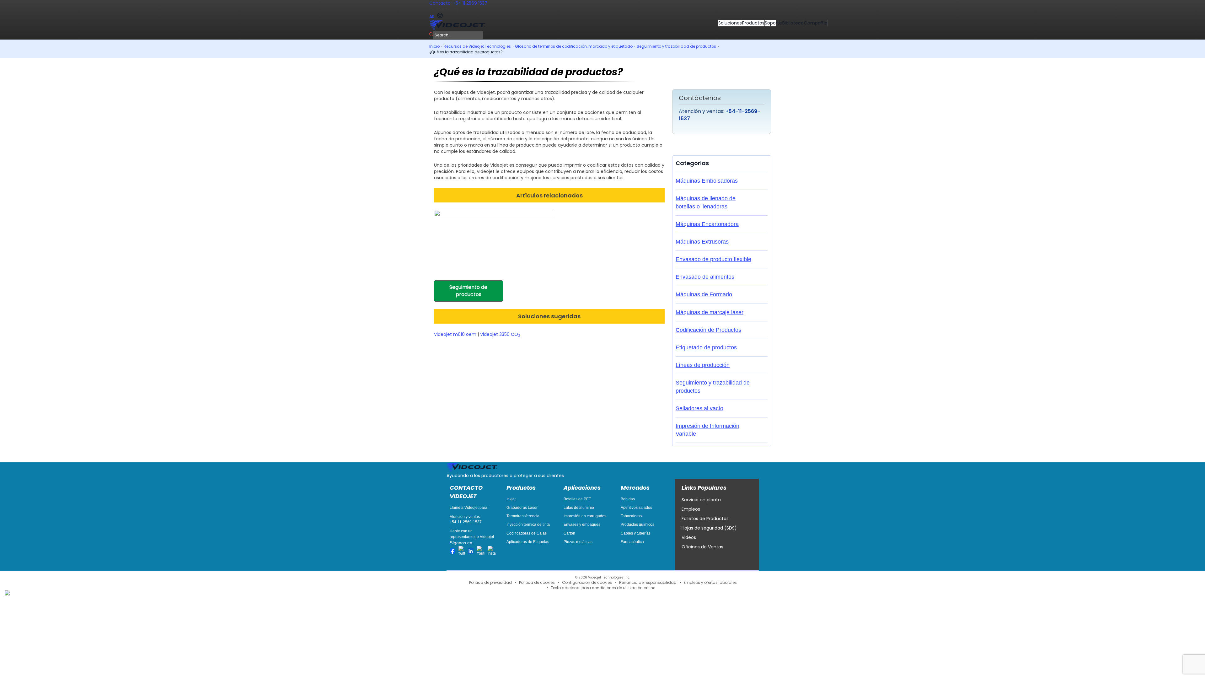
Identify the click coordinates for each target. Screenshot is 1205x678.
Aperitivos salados (636, 507)
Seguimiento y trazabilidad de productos (676, 46)
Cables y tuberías (636, 533)
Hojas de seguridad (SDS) (709, 528)
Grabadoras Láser (522, 507)
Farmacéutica (632, 542)
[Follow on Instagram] (491, 551)
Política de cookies (537, 582)
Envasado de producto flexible (713, 259)
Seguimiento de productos (468, 290)
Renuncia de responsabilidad (648, 582)
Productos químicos (637, 524)
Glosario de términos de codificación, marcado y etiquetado (574, 46)
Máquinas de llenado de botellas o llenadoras (706, 202)
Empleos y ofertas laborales (710, 582)
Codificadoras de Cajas (526, 533)
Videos (689, 537)
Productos (753, 23)
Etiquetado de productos (706, 347)
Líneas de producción (703, 365)
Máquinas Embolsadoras (707, 181)
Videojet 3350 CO (500, 334)
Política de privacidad (490, 582)
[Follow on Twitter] (461, 551)
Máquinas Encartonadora (707, 224)
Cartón (569, 533)
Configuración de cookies (587, 582)
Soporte (773, 23)
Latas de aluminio (579, 507)
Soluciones (730, 23)
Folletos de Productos (705, 518)
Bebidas (628, 499)
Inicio (434, 46)
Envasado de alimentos (705, 277)
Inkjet (511, 499)
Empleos (691, 509)
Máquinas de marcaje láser (709, 312)
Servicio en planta (701, 500)
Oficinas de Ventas (702, 547)
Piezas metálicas (578, 542)
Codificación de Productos (708, 330)
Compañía (815, 23)
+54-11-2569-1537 (466, 522)
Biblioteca (793, 23)
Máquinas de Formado (704, 294)
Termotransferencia (522, 516)
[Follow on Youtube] (481, 551)
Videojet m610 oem (455, 334)
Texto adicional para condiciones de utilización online (603, 587)
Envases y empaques (582, 524)
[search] (431, 34)
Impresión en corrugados (585, 516)
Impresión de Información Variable (707, 430)
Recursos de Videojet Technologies (477, 46)
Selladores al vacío (699, 408)
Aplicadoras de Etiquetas (527, 542)
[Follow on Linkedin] (471, 551)
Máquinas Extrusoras (702, 242)
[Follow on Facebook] (452, 551)
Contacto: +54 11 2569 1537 (458, 3)
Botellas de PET (577, 499)
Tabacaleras (631, 516)
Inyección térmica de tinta (528, 524)
